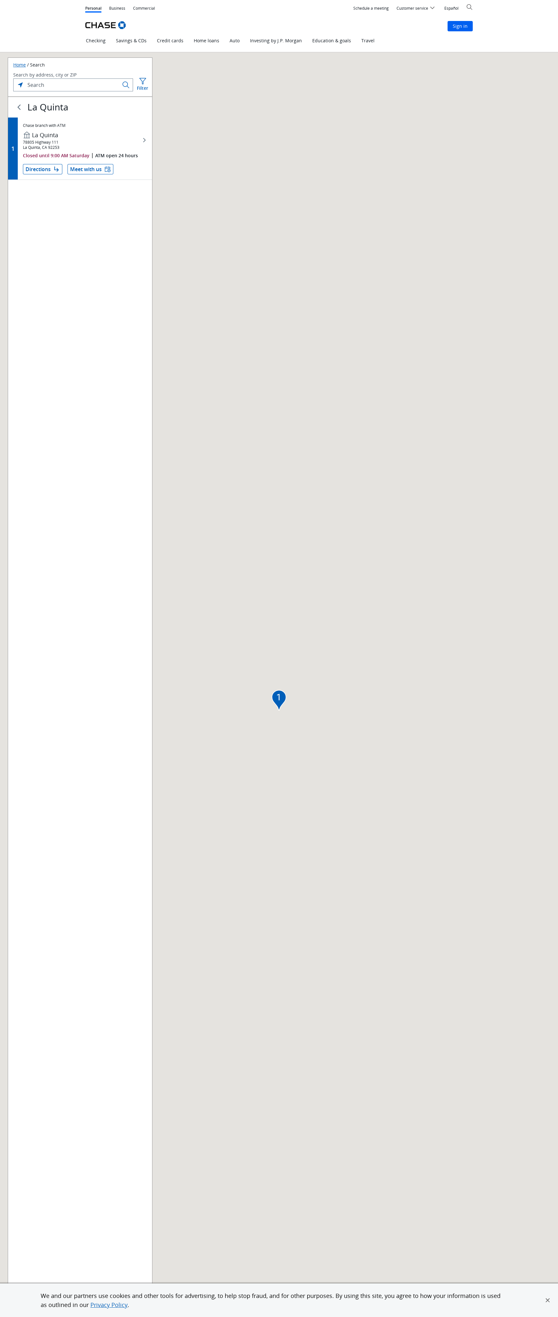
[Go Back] (19, 107)
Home (19, 64)
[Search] (125, 84)
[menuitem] (371, 8)
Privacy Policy (109, 1305)
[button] (547, 1300)
